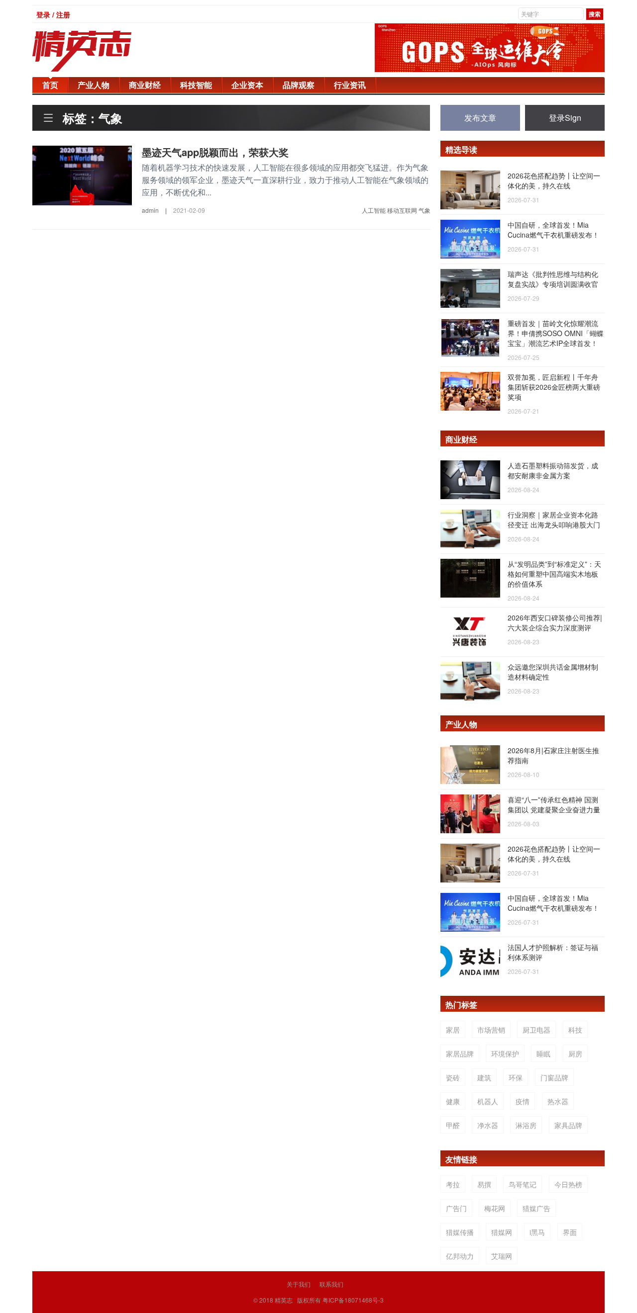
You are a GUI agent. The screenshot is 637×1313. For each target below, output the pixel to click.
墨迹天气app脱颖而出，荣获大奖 (215, 152)
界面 (570, 1232)
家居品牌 (460, 1053)
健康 (453, 1101)
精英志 (284, 1300)
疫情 (523, 1101)
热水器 (557, 1101)
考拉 (453, 1184)
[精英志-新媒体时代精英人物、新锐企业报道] (102, 51)
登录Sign (565, 117)
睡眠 (543, 1053)
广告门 (456, 1208)
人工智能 (374, 210)
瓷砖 (453, 1077)
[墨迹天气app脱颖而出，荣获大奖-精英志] (82, 174)
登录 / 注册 (53, 14)
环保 (516, 1077)
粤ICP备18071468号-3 (353, 1300)
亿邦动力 (460, 1256)
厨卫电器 (536, 1030)
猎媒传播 (460, 1232)
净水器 (487, 1125)
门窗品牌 (554, 1077)
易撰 (484, 1184)
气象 (424, 210)
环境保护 (505, 1053)
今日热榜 (568, 1184)
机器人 (487, 1101)
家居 (453, 1030)
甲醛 (453, 1125)
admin (150, 210)
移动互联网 (402, 210)
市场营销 (491, 1030)
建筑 (484, 1077)
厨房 (575, 1053)
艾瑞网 (501, 1256)
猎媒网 (501, 1232)
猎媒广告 (536, 1208)
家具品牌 (568, 1125)
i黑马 (537, 1232)
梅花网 (494, 1208)
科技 (575, 1030)
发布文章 (480, 117)
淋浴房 (526, 1125)
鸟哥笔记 (522, 1184)
